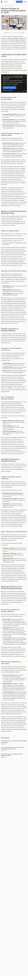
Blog (2, 5)
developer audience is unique (17, 40)
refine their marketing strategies (15, 38)
